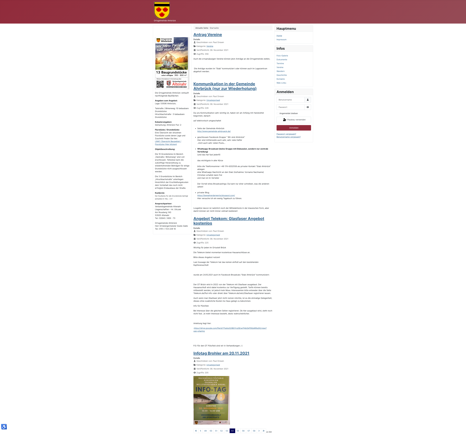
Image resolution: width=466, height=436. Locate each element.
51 (216, 431)
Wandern (281, 71)
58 (254, 431)
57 (249, 431)
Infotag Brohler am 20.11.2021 (221, 353)
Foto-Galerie (282, 55)
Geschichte (282, 75)
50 (211, 431)
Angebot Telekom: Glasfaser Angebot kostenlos (228, 221)
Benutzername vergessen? (289, 137)
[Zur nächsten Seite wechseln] (259, 430)
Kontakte (281, 79)
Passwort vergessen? (286, 134)
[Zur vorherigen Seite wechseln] (200, 430)
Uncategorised (213, 100)
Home (279, 35)
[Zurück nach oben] (461, 431)
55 (238, 431)
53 (227, 431)
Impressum (282, 39)
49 (205, 431)
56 (243, 431)
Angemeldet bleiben (288, 113)
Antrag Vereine (207, 34)
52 (221, 431)
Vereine (209, 46)
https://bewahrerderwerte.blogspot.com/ (216, 195)
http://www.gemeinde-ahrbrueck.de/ (214, 131)
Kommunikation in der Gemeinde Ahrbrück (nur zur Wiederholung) (225, 86)
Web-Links (281, 83)
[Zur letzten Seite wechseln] (263, 430)
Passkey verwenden (296, 120)
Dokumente (282, 59)
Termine (280, 63)
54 (232, 431)
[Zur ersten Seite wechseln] (196, 430)
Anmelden (293, 128)
